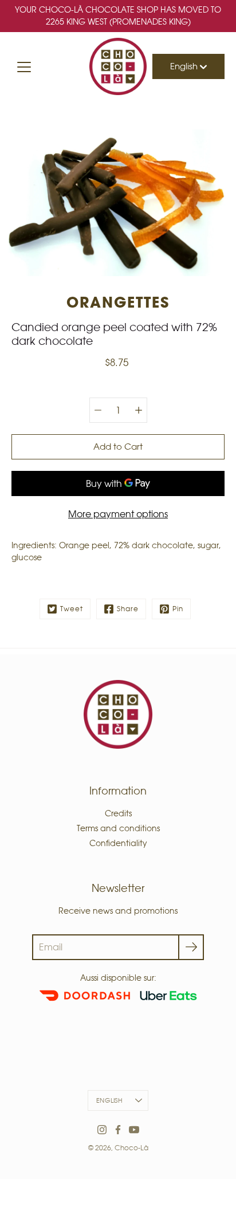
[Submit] (191, 947)
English (185, 66)
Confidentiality (118, 843)
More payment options (118, 514)
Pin (177, 608)
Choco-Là (131, 1147)
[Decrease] (98, 410)
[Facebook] (118, 1129)
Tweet (71, 608)
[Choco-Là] (118, 66)
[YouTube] (134, 1129)
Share (128, 608)
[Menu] (24, 67)
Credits (118, 813)
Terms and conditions (118, 828)
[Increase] (138, 410)
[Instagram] (102, 1129)
